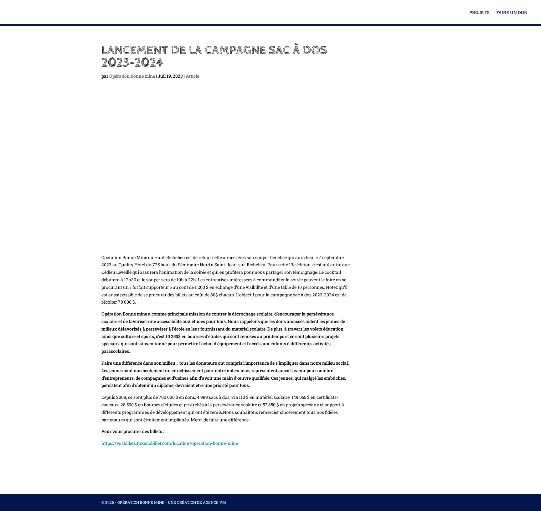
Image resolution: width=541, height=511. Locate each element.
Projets (479, 12)
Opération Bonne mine (132, 76)
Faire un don (512, 12)
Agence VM (214, 502)
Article (192, 76)
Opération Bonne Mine (140, 502)
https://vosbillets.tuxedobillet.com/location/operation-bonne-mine (169, 443)
